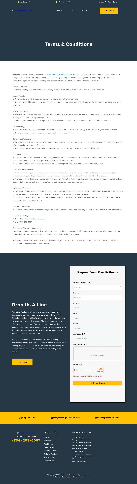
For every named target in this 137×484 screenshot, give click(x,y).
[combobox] (97, 287)
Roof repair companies (79, 461)
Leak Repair (49, 447)
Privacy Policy (77, 477)
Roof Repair (49, 444)
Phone (76, 313)
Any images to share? (80, 344)
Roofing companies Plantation (82, 445)
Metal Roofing (50, 451)
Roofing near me (77, 437)
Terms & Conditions (62, 477)
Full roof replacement (79, 451)
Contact (83, 10)
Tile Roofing (49, 457)
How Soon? (77, 293)
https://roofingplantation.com (59, 75)
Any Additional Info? (79, 334)
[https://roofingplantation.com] (22, 10)
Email (75, 324)
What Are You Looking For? (82, 283)
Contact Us (49, 461)
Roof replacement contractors (82, 454)
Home (60, 10)
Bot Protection (78, 364)
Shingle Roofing (50, 454)
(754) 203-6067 (27, 346)
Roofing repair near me (79, 448)
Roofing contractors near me (82, 442)
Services (70, 10)
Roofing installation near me (81, 440)
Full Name (77, 303)
